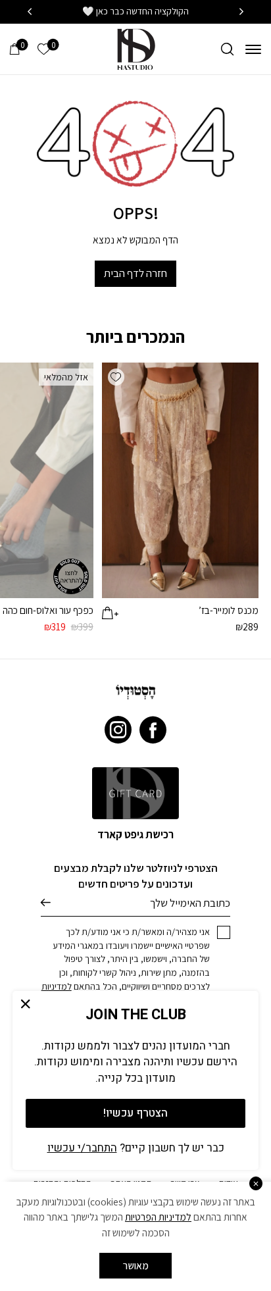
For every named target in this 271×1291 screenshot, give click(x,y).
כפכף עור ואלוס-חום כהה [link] (48, 610)
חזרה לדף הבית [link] (135, 273)
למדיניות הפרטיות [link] (158, 1216)
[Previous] (241, 12)
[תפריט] (253, 49)
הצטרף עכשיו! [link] (135, 1113)
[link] (135, 48)
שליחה (46, 903)
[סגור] (256, 1183)
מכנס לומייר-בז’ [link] (229, 610)
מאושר (136, 1265)
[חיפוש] (227, 49)
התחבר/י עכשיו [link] (82, 1148)
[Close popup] (26, 1004)
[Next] (30, 12)
